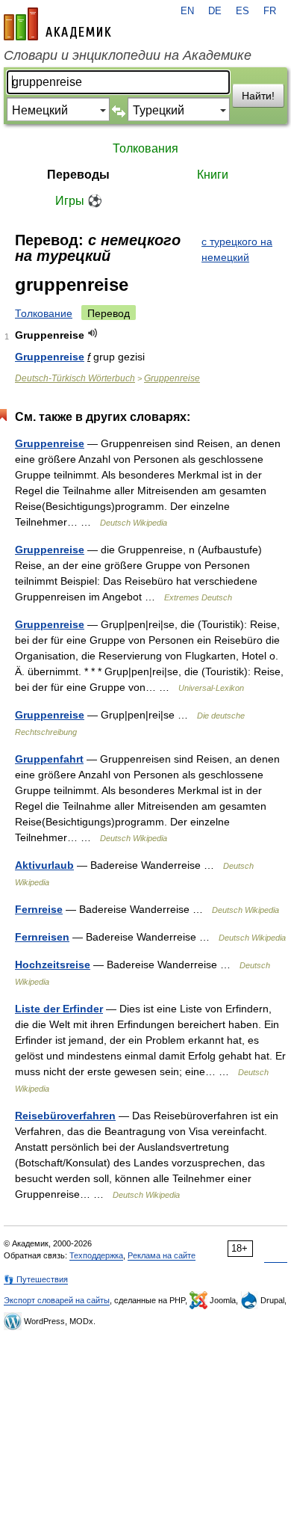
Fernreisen (42, 937)
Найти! (258, 96)
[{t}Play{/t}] (92, 333)
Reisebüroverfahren (65, 1116)
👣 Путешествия (36, 1279)
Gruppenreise (49, 357)
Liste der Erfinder (59, 1009)
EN (187, 11)
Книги (212, 174)
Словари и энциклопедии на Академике (127, 55)
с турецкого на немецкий (236, 249)
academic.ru (57, 23)
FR (269, 11)
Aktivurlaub (44, 865)
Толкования (145, 148)
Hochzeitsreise (52, 965)
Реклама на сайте (161, 1255)
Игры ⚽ (78, 200)
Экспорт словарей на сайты (57, 1300)
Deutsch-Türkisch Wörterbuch (75, 378)
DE (215, 11)
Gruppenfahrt (49, 759)
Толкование (43, 313)
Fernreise (39, 909)
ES (242, 11)
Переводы (78, 174)
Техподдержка (96, 1255)
